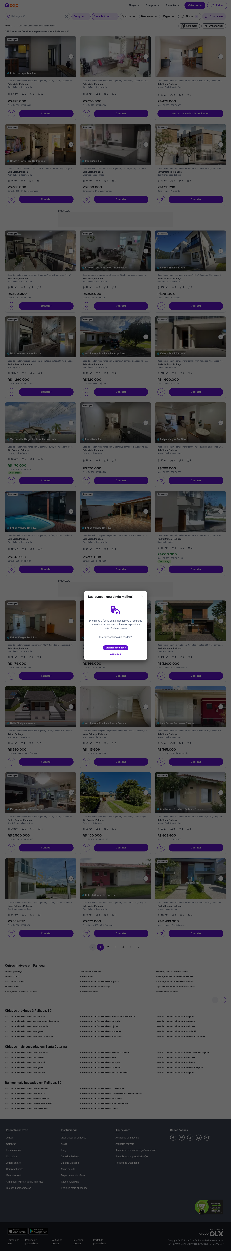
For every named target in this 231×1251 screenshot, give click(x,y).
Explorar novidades (115, 647)
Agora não (115, 654)
